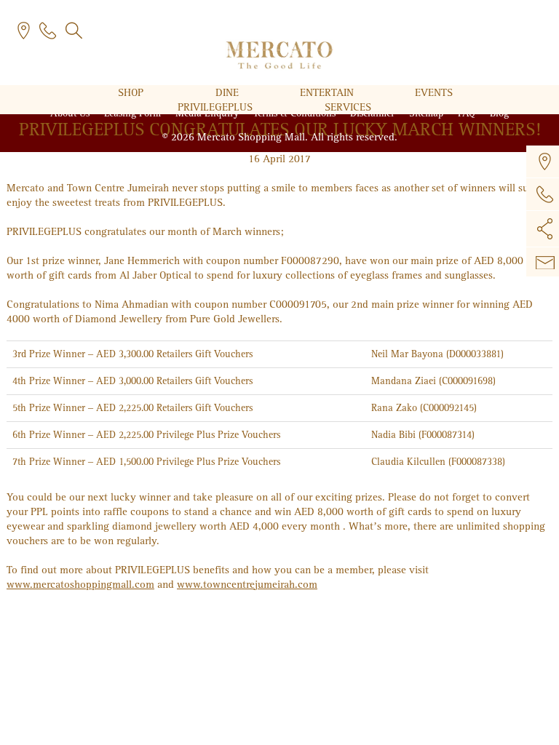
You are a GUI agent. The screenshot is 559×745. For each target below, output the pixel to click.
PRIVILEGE (215, 106)
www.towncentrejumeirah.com (247, 584)
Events (434, 92)
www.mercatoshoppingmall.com (80, 584)
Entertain (328, 92)
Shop (132, 92)
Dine (228, 92)
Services (348, 106)
